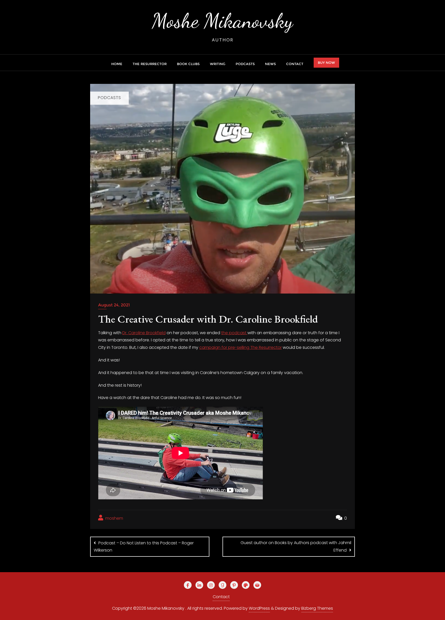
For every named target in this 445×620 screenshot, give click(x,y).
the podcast (234, 333)
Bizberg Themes (317, 608)
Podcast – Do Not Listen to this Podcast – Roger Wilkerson (144, 546)
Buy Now (326, 62)
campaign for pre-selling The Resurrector (240, 347)
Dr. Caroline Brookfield (144, 333)
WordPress (259, 608)
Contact (221, 597)
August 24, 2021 (114, 305)
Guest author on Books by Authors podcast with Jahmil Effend (296, 546)
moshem (113, 518)
